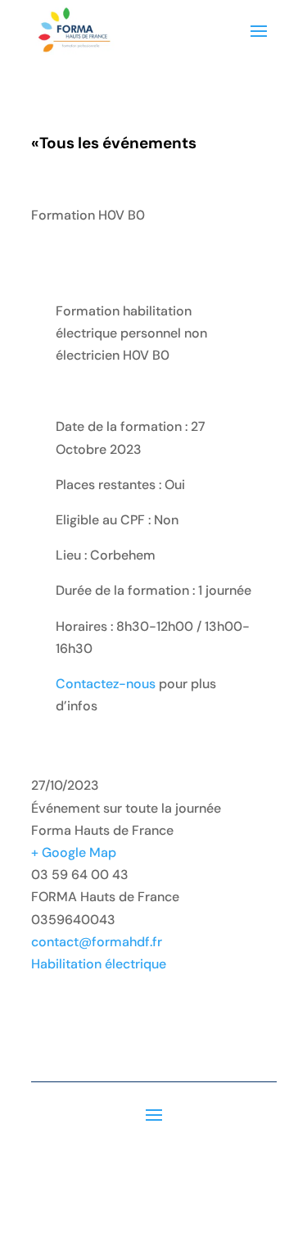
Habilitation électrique (98, 963)
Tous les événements (113, 143)
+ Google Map (73, 852)
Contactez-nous (106, 683)
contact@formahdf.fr (96, 941)
